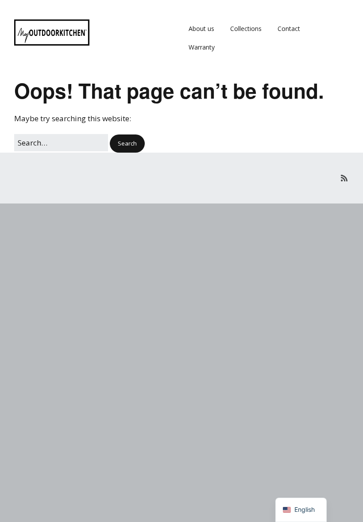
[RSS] (344, 178)
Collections (246, 28)
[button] (127, 143)
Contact (289, 28)
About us (201, 28)
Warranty (202, 47)
